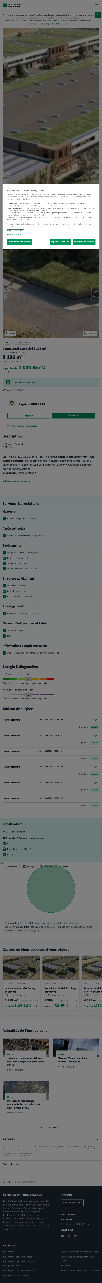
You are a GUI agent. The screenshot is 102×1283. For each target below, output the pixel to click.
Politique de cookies (15, 231)
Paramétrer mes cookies (19, 242)
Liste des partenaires (14, 234)
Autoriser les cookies (84, 242)
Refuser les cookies (60, 242)
